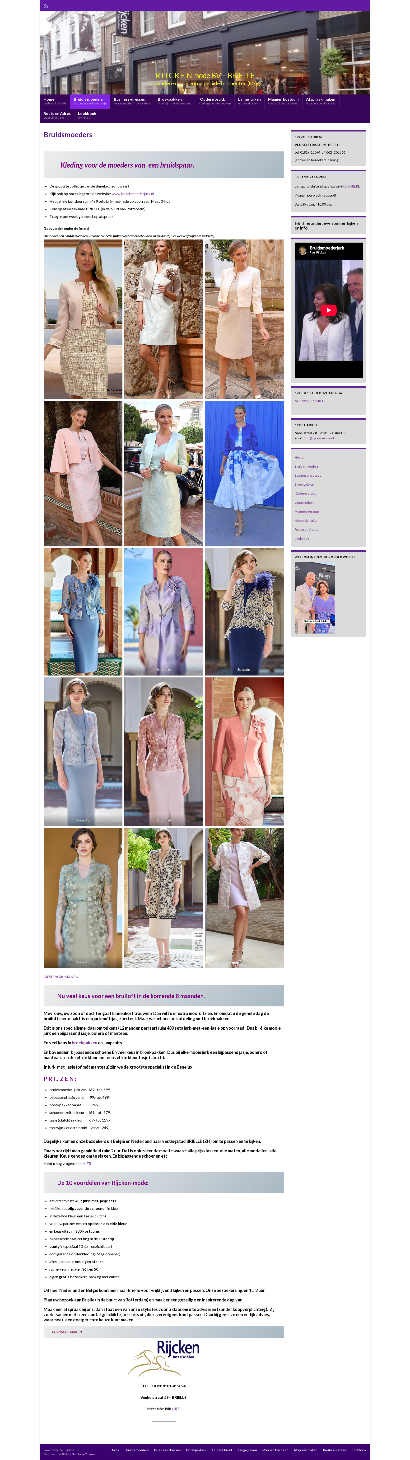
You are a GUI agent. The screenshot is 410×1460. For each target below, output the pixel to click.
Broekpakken (174, 101)
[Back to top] (399, 1449)
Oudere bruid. (215, 101)
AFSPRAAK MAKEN (61, 976)
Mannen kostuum (283, 101)
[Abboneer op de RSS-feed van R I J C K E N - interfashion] (46, 5)
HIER (86, 1163)
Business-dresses (132, 101)
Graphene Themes (84, 1454)
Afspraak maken (321, 101)
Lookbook (87, 115)
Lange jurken (249, 101)
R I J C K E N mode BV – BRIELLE (205, 75)
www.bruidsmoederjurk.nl (133, 193)
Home (55, 101)
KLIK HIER (350, 186)
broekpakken (84, 1042)
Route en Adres (57, 115)
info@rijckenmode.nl (319, 438)
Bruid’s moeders (90, 101)
